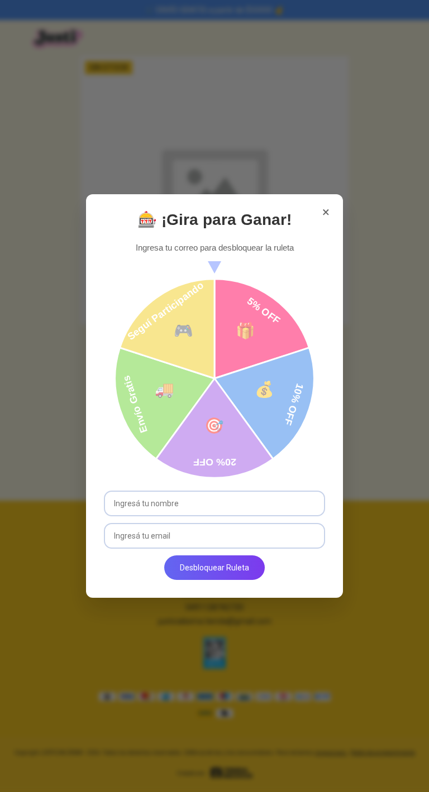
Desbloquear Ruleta (214, 567)
